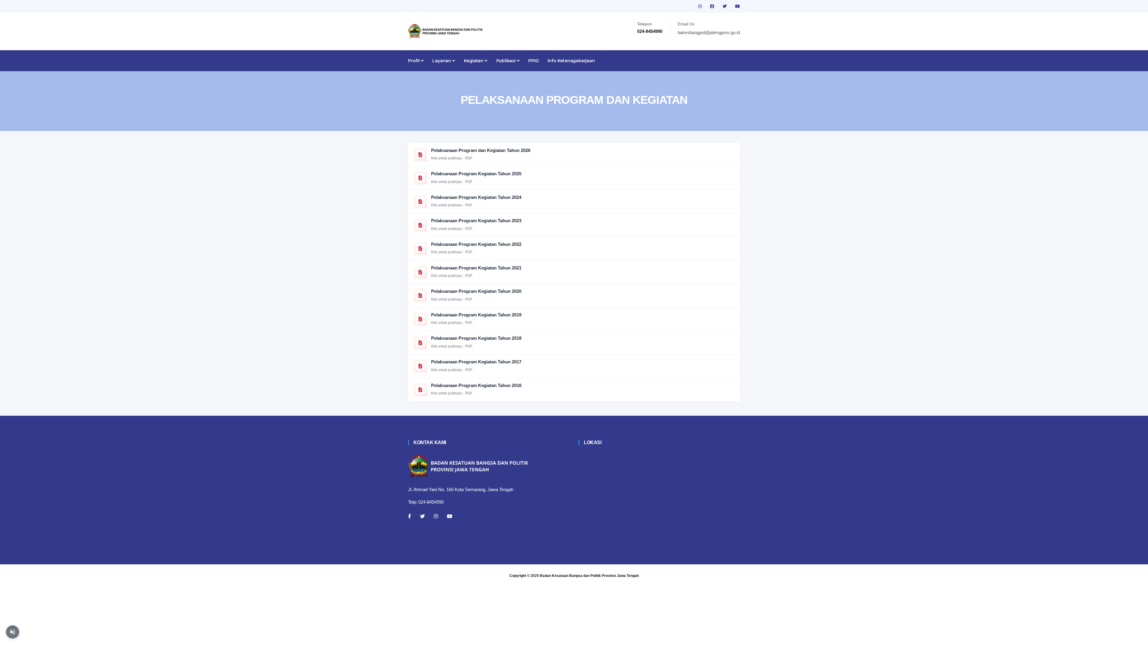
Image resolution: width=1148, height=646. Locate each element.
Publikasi (506, 60)
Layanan (442, 60)
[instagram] (700, 6)
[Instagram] (436, 516)
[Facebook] (409, 516)
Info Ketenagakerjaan (571, 60)
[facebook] (712, 6)
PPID (533, 60)
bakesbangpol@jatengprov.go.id (709, 32)
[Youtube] (449, 516)
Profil (414, 60)
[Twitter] (422, 516)
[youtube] (738, 6)
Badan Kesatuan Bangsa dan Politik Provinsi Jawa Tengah (589, 576)
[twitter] (725, 6)
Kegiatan (474, 60)
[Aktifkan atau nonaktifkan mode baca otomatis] (12, 632)
